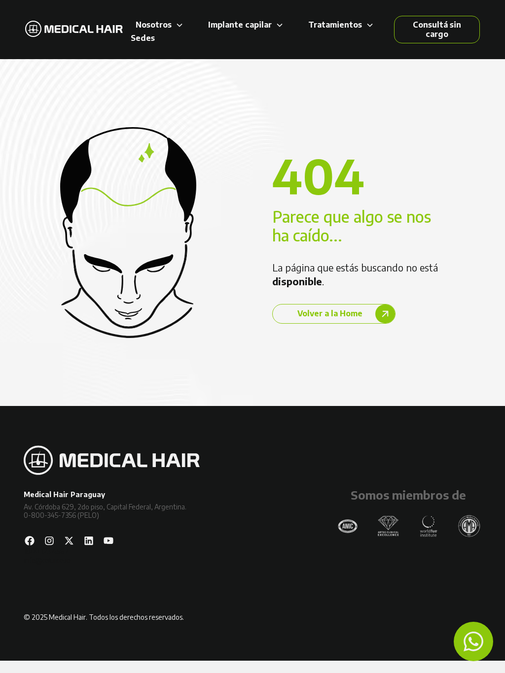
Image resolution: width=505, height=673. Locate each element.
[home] (74, 30)
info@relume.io (47, 560)
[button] (159, 25)
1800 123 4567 (46, 551)
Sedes (143, 38)
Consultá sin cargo (437, 29)
